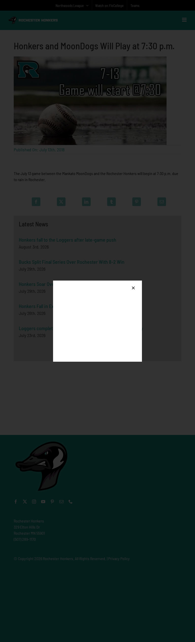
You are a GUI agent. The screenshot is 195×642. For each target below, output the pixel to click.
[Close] (133, 288)
